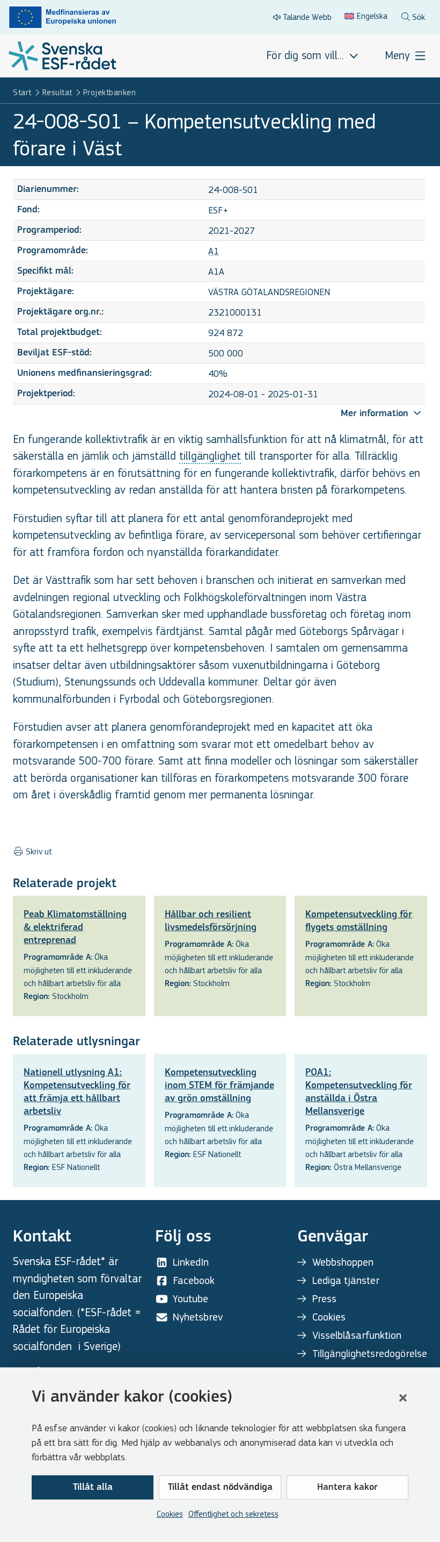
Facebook (194, 1280)
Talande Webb (307, 17)
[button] (403, 1398)
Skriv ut (38, 851)
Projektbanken (109, 92)
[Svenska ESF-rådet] (62, 55)
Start (22, 92)
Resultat (57, 92)
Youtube (190, 1299)
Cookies (170, 1514)
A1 (213, 251)
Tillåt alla (93, 1488)
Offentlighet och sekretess (233, 1514)
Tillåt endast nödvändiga (220, 1488)
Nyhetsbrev (198, 1317)
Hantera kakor (347, 1488)
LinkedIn (191, 1262)
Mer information (376, 414)
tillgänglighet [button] (210, 456)
